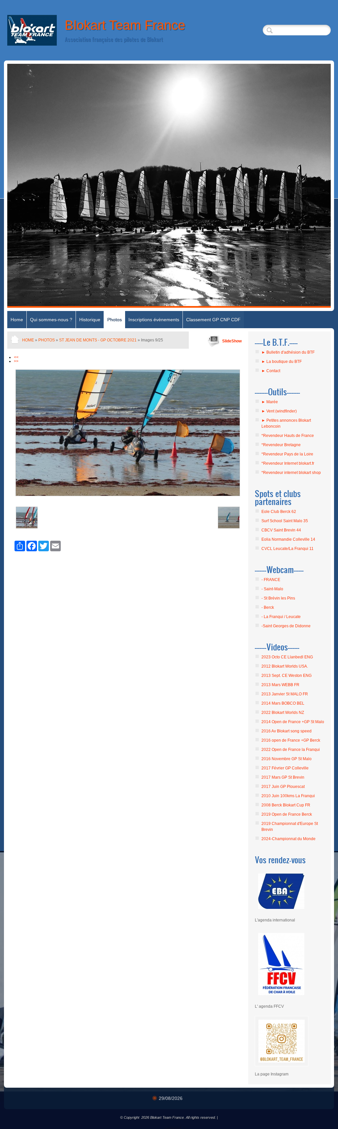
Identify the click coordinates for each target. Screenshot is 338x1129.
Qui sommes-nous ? (51, 319)
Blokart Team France (125, 25)
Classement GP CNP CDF (213, 319)
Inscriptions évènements (153, 319)
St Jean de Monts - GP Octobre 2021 (98, 340)
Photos (114, 319)
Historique (89, 319)
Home (17, 319)
